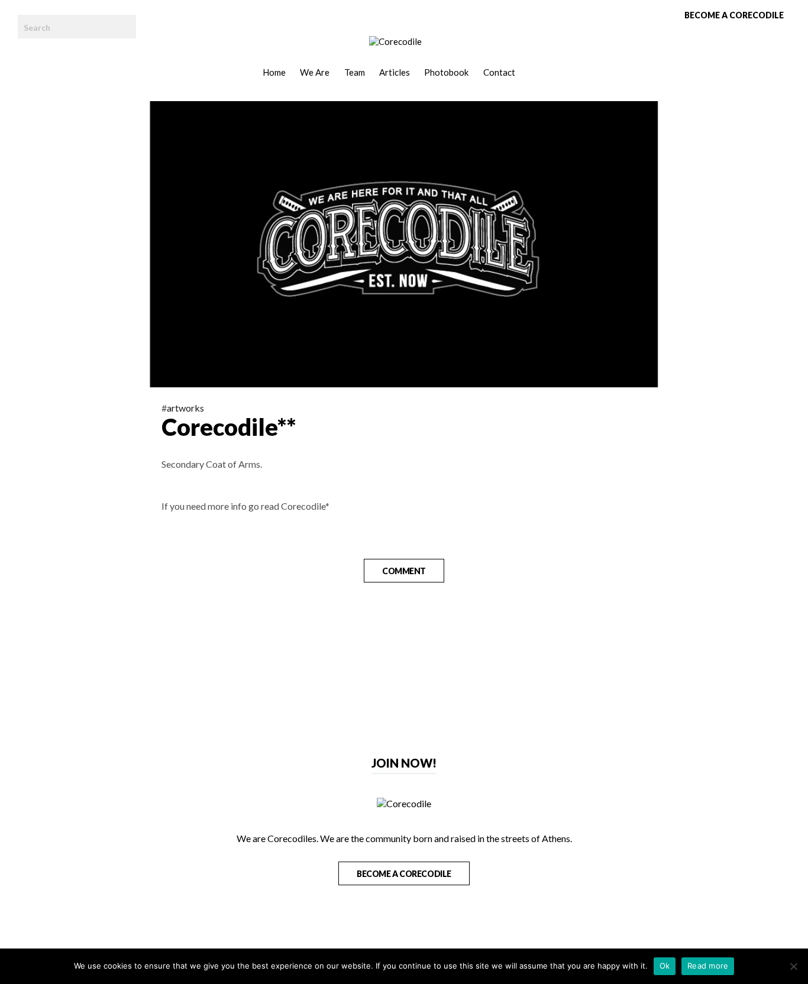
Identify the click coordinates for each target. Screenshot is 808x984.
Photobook (446, 72)
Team (354, 72)
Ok (665, 965)
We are (314, 72)
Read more (707, 965)
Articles (394, 72)
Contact (499, 72)
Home (274, 72)
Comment (404, 571)
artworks (185, 407)
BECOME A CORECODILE (404, 874)
